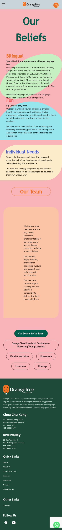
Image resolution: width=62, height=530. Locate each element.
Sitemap (42, 372)
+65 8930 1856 (9, 454)
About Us (7, 473)
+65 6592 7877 (9, 452)
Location (6, 482)
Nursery (6, 491)
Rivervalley (11, 441)
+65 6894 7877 (9, 432)
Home (5, 468)
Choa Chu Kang (14, 421)
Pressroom (46, 362)
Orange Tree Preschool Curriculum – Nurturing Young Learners (31, 351)
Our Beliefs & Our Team (31, 339)
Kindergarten (8, 495)
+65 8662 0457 (9, 434)
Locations (21, 372)
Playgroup (7, 486)
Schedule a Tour (9, 477)
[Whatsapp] (56, 525)
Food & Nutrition (19, 362)
